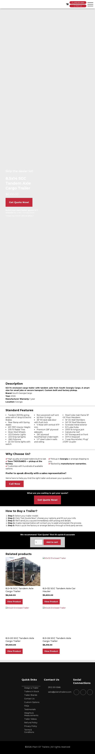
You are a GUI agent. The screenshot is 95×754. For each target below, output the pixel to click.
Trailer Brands (30, 695)
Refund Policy (30, 722)
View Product (14, 602)
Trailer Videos (30, 719)
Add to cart (52, 542)
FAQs (26, 706)
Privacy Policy (30, 726)
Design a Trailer (31, 688)
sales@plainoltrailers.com (59, 692)
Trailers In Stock (31, 691)
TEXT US (79, 6)
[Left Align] (90, 3)
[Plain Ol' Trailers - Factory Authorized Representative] (4, 4)
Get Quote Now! (19, 202)
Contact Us (29, 699)
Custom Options (31, 702)
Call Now (14, 483)
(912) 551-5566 (79, 2)
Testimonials (30, 709)
